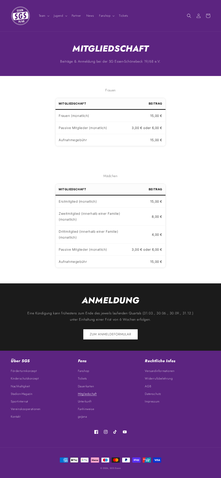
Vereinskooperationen (26, 409)
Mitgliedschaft (87, 394)
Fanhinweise (86, 409)
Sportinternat (19, 401)
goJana (82, 416)
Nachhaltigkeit (20, 386)
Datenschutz (153, 394)
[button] (43, 15)
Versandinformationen (159, 371)
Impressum (152, 401)
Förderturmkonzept (24, 371)
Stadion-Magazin (22, 394)
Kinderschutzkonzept (25, 378)
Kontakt (15, 416)
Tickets (82, 378)
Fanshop (83, 371)
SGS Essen (115, 468)
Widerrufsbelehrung (159, 378)
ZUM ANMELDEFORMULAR (110, 334)
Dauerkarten (86, 386)
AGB (148, 386)
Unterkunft (85, 401)
